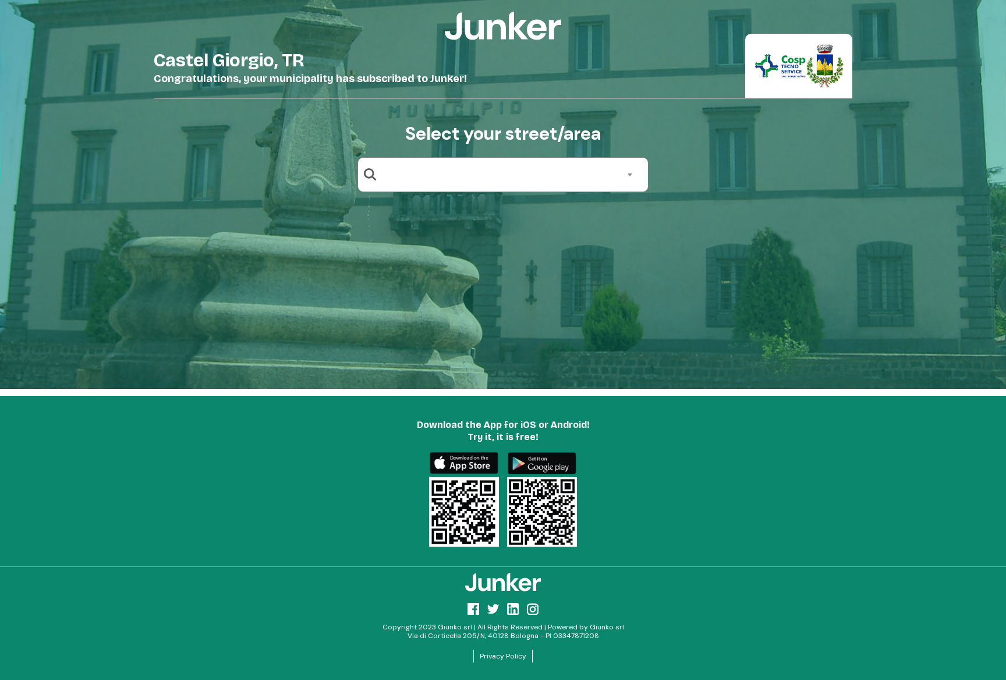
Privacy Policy (503, 656)
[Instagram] (532, 609)
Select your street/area (503, 134)
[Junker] (503, 582)
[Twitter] (493, 609)
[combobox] (507, 175)
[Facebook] (473, 609)
